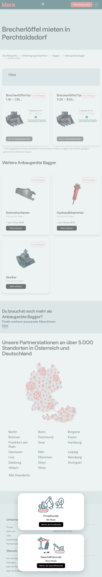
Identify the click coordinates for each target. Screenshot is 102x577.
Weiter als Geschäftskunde (51, 565)
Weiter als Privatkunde (51, 524)
